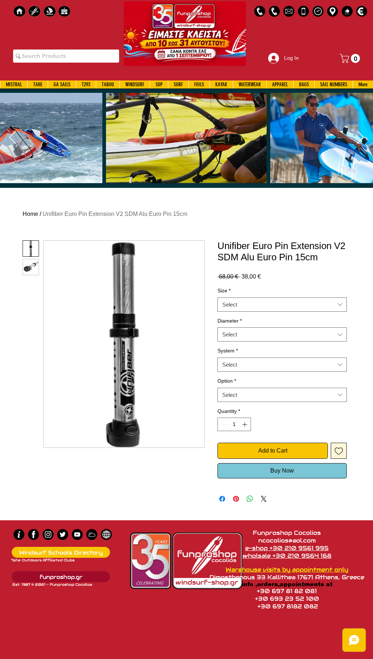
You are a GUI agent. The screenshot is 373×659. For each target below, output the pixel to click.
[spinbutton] (234, 424)
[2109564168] (274, 11)
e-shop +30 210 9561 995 (287, 548)
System (227, 351)
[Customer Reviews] (347, 11)
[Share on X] (263, 498)
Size (224, 290)
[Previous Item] (12, 138)
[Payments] (361, 11)
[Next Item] (360, 138)
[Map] (332, 11)
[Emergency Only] (303, 11)
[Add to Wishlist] (339, 451)
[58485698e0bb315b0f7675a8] (288, 11)
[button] (351, 58)
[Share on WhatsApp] (250, 498)
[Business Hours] (318, 11)
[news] (106, 534)
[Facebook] (33, 534)
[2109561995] (259, 11)
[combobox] (282, 304)
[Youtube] (77, 534)
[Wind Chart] (91, 534)
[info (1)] (18, 534)
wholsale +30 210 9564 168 (287, 556)
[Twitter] (62, 534)
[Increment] (245, 424)
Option (226, 381)
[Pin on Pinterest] (236, 498)
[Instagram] (48, 534)
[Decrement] (223, 424)
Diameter (229, 321)
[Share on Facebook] (222, 498)
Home (30, 214)
